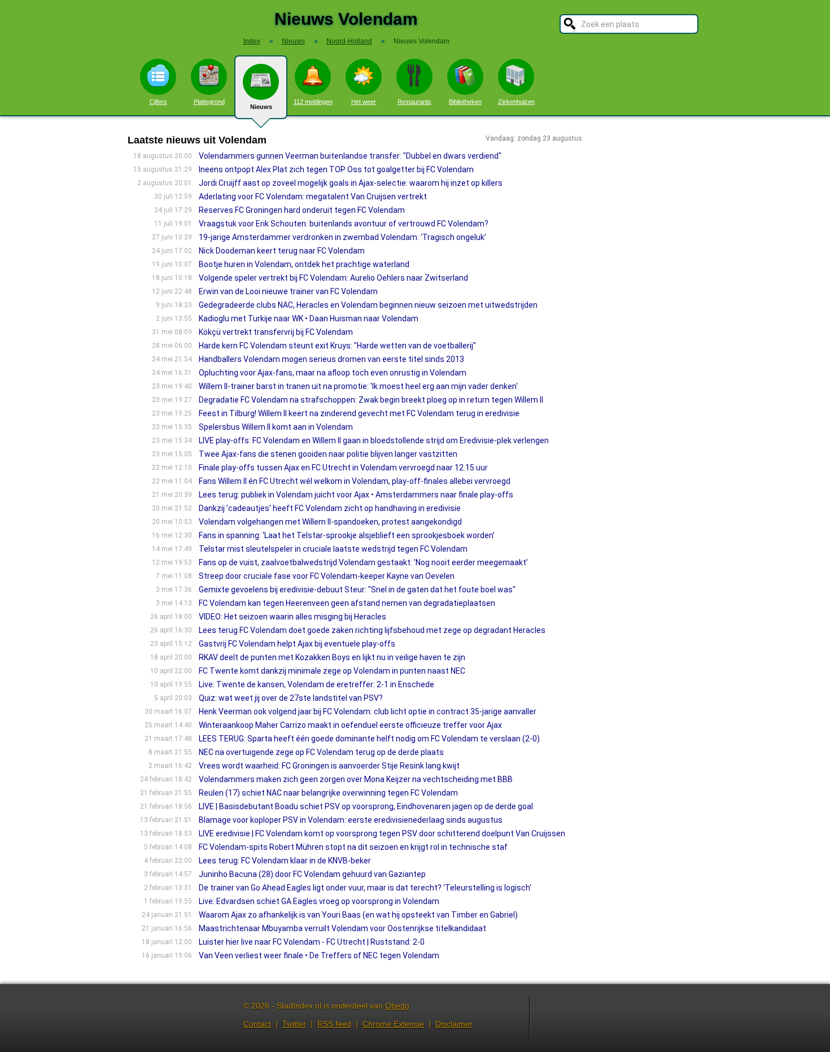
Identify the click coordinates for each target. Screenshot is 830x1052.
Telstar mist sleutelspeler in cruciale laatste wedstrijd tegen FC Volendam (333, 548)
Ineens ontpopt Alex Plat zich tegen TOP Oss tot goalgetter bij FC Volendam (336, 169)
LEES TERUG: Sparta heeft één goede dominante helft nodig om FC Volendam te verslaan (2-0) (369, 738)
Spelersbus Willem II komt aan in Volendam (276, 426)
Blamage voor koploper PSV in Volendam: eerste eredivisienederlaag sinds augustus (351, 819)
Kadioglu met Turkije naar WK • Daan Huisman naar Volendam (308, 318)
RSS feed (334, 1023)
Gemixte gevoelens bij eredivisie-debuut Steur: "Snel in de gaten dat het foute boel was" (357, 589)
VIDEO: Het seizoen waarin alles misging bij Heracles (292, 616)
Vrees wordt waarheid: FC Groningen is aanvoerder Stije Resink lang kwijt (329, 765)
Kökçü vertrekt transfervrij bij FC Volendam (276, 332)
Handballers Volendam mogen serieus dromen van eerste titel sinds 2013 (331, 359)
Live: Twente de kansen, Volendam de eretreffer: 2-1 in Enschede (316, 684)
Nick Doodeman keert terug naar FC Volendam (282, 250)
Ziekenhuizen (516, 101)
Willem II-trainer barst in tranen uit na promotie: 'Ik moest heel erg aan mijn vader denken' (358, 386)
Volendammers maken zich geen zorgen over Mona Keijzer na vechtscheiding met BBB (356, 779)
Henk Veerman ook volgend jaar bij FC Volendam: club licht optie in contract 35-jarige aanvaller (367, 711)
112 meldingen (313, 101)
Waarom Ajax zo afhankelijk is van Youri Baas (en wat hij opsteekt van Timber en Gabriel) (358, 914)
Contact (257, 1023)
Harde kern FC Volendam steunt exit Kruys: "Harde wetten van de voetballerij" (337, 345)
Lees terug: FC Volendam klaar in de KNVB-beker (285, 860)
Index (251, 41)
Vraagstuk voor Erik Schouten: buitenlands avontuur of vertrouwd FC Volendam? (343, 223)
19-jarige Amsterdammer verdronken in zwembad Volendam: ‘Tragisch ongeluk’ (342, 237)
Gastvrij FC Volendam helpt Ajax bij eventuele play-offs (297, 643)
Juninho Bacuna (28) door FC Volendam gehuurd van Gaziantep (312, 874)
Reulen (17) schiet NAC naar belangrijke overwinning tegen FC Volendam (328, 792)
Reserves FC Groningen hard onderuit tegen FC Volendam (302, 210)
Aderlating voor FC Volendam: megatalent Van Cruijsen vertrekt (313, 196)
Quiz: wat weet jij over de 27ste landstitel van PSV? (291, 697)
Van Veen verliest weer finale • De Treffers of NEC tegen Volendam (319, 955)
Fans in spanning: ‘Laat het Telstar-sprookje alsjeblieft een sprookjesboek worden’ (347, 535)
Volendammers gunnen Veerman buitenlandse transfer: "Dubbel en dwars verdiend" (350, 155)
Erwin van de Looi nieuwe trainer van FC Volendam (288, 291)
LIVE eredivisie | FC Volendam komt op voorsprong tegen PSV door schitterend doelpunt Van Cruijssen (382, 833)
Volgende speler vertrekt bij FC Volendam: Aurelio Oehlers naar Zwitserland (333, 277)
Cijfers (158, 101)
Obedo (397, 1005)
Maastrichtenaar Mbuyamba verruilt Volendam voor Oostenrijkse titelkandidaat (342, 928)
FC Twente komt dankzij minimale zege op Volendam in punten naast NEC (332, 670)
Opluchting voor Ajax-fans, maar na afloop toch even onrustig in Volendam (332, 372)
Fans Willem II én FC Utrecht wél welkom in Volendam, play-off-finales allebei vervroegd (354, 481)
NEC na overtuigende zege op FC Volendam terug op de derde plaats (321, 752)
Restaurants (414, 101)
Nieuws (261, 106)
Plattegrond (209, 101)
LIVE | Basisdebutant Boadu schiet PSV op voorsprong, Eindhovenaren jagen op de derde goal (366, 806)
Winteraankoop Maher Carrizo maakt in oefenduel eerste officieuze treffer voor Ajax (350, 725)
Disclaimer (454, 1023)
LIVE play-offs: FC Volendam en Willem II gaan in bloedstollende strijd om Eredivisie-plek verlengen (374, 440)
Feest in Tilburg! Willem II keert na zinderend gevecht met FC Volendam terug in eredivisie (359, 413)
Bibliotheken (465, 101)
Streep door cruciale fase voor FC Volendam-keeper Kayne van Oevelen (327, 575)
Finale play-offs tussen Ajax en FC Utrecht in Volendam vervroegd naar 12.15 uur (343, 467)
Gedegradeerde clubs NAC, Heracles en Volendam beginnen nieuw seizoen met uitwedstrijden (368, 304)
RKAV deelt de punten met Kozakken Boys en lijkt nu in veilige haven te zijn (332, 657)
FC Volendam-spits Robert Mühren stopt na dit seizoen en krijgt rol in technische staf (353, 847)
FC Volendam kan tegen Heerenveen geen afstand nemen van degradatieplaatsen (347, 603)
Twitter (294, 1023)
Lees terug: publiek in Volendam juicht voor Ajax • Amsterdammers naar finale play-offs (356, 494)
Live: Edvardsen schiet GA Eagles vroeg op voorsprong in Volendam (319, 901)
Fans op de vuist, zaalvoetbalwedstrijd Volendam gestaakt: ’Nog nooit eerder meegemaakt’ (363, 562)
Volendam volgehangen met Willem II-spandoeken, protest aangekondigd (330, 521)
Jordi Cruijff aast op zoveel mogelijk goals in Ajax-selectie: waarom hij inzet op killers (351, 182)
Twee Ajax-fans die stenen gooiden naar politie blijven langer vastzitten (328, 454)
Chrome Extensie (393, 1023)
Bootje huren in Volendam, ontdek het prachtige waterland (304, 264)
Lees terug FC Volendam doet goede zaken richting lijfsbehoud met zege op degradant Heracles (372, 630)
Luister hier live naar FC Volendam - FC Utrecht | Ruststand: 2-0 (312, 941)
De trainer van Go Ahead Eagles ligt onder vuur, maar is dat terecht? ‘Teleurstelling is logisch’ (365, 887)
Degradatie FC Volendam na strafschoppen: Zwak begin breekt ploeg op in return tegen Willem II (371, 399)
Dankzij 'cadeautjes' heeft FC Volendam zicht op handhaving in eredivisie (330, 508)
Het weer (363, 101)
